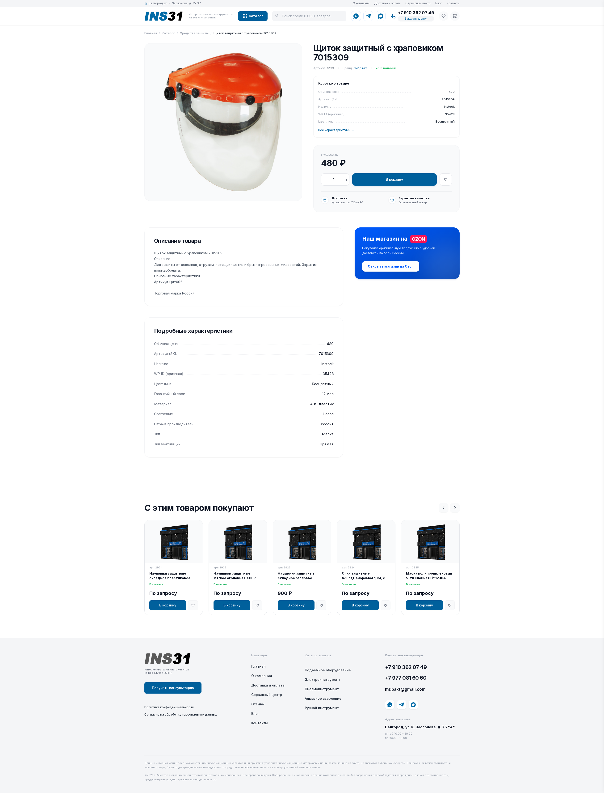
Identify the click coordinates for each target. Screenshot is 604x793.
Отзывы (257, 704)
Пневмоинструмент (322, 689)
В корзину (394, 179)
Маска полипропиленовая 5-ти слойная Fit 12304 (429, 575)
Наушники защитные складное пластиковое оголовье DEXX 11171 (169, 575)
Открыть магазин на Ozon (391, 266)
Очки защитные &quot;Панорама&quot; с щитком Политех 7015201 (364, 575)
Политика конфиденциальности (169, 707)
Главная (150, 33)
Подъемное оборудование (328, 670)
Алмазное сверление (323, 698)
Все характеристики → (336, 130)
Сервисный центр (418, 3)
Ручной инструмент (322, 708)
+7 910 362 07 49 (416, 13)
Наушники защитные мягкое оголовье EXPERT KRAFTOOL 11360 (236, 575)
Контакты (453, 3)
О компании (361, 3)
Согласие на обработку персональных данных (180, 714)
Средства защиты (194, 33)
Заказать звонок (416, 18)
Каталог (256, 16)
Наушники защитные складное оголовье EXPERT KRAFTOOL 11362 (299, 575)
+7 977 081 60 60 (405, 678)
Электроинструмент (322, 680)
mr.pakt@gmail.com (405, 689)
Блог (438, 3)
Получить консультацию (173, 688)
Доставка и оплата (387, 3)
